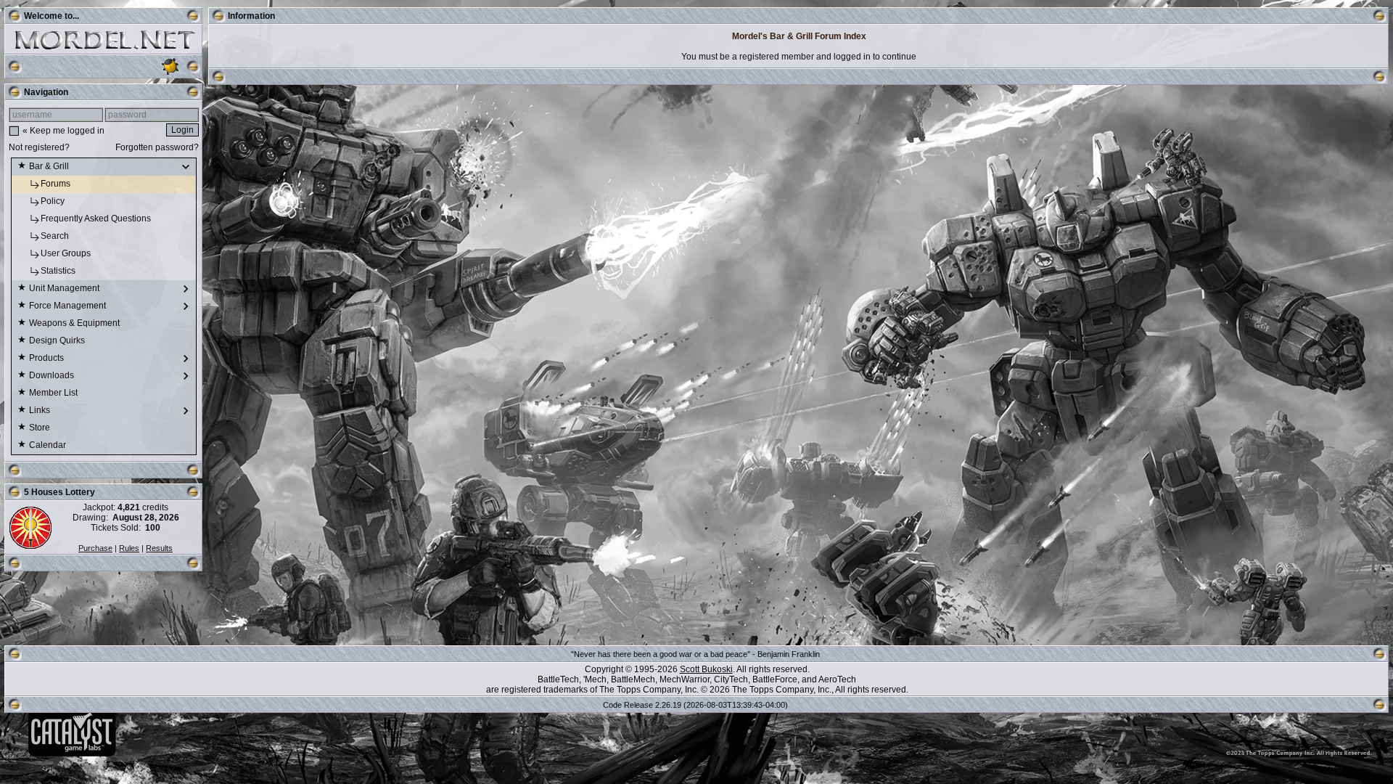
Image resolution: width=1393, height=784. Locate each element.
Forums (57, 184)
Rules (129, 548)
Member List (54, 393)
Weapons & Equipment (75, 323)
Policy (54, 201)
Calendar (48, 445)
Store (40, 427)
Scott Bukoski (706, 669)
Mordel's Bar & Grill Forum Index (799, 36)
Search (56, 236)
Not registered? (39, 147)
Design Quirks (58, 340)
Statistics (59, 271)
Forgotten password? (157, 147)
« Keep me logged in (63, 131)
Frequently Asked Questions (97, 218)
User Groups (67, 253)
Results (159, 548)
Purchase (95, 548)
